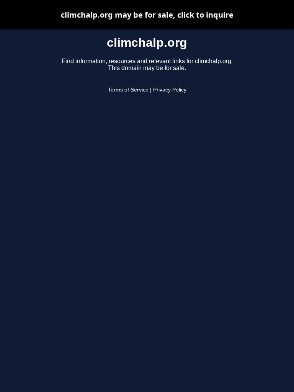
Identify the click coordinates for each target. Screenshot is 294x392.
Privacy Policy (169, 90)
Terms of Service (128, 90)
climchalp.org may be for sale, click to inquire (147, 15)
